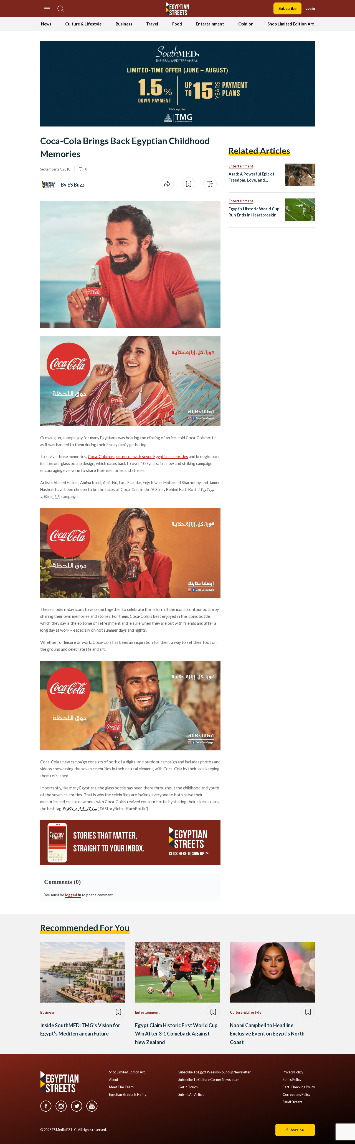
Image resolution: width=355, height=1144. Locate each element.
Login (310, 8)
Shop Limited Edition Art (290, 24)
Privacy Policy (293, 1072)
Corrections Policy (296, 1095)
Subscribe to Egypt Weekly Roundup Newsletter (214, 1072)
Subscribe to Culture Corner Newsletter (208, 1080)
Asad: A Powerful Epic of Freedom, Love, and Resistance (252, 177)
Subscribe (287, 8)
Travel (152, 24)
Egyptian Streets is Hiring (127, 1095)
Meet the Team (121, 1087)
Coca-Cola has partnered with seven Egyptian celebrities (138, 456)
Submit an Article (191, 1095)
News (46, 24)
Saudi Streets (292, 1102)
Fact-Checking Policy (299, 1087)
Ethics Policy (292, 1080)
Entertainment (210, 24)
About (113, 1080)
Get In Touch (188, 1087)
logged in (73, 895)
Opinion (245, 24)
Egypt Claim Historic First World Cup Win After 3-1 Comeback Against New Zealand (176, 1033)
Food (177, 24)
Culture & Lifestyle (83, 24)
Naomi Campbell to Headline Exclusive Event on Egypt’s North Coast (267, 1033)
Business (124, 24)
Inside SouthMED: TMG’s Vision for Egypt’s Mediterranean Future (80, 1029)
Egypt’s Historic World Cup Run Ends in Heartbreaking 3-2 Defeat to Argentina (254, 212)
